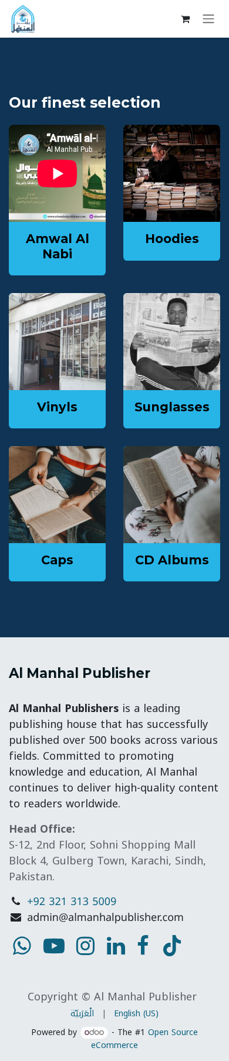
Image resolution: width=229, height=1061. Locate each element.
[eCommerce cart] (185, 19)
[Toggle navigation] (208, 19)
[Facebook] (142, 946)
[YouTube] (172, 946)
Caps (57, 560)
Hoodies (172, 238)
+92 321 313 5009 (71, 902)
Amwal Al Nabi (57, 246)
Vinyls (57, 407)
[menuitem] (82, 1014)
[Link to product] (171, 173)
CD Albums (172, 560)
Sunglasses (172, 407)
